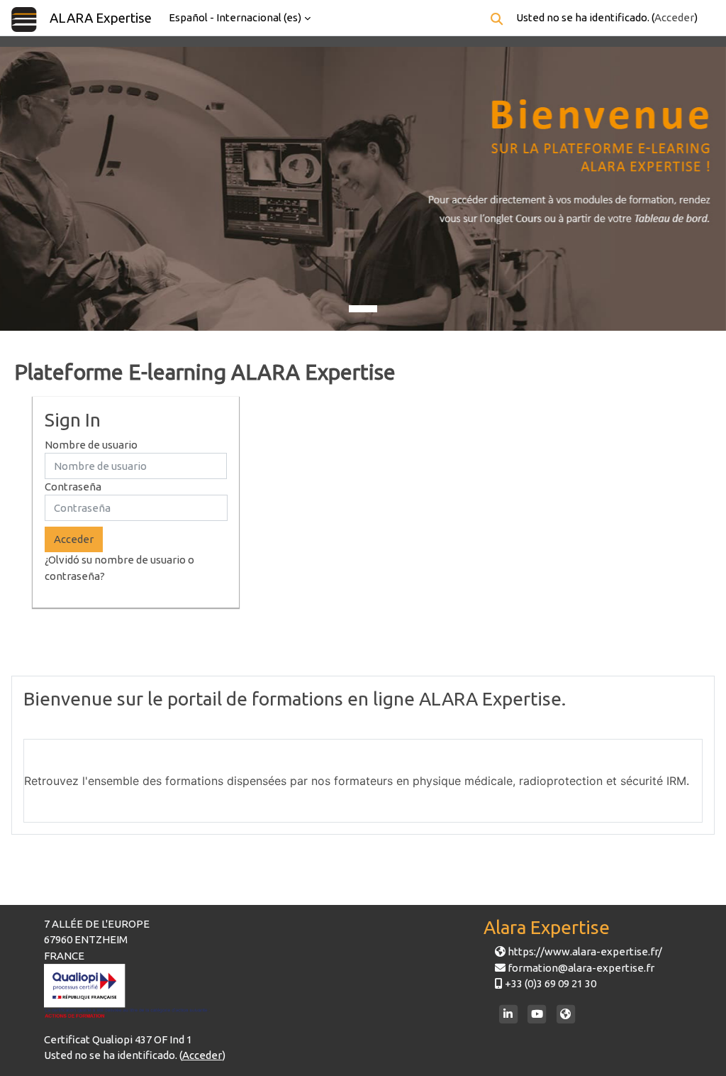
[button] (496, 18)
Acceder (674, 17)
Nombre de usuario (91, 445)
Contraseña (73, 487)
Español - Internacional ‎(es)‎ (235, 17)
